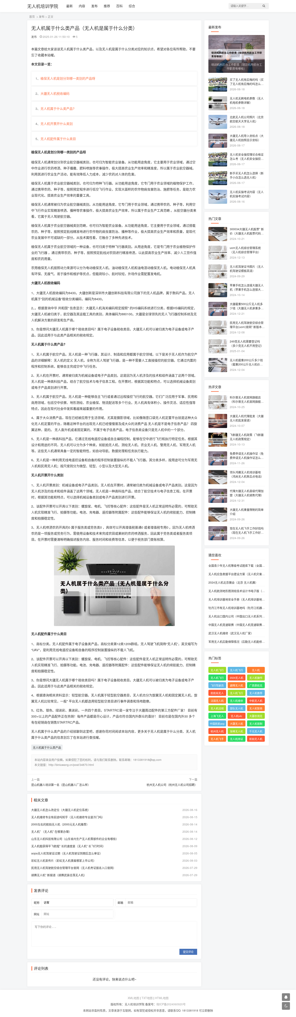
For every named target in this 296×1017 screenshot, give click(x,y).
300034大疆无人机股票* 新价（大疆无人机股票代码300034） (247, 233)
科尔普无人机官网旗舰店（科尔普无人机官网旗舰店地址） (247, 401)
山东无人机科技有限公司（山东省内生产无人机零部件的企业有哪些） (75, 839)
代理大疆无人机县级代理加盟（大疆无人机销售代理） (247, 493)
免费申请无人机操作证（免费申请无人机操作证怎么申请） (247, 457)
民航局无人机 (217, 693)
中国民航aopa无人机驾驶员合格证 (217, 724)
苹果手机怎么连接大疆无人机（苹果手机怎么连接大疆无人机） (247, 289)
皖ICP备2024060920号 (171, 1004)
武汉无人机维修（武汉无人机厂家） (231, 633)
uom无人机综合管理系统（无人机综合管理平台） (245, 250)
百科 (119, 6)
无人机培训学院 (42, 6)
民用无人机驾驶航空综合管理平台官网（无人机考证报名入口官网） (73, 868)
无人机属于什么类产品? (57, 108)
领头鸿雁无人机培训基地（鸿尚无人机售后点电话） (247, 474)
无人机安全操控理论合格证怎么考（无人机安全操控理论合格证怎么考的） (247, 158)
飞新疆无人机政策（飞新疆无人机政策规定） (247, 437)
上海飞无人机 (217, 716)
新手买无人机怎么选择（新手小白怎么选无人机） (247, 175)
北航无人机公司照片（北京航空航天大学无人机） (247, 119)
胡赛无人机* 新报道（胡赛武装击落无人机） (59, 875)
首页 (32, 16)
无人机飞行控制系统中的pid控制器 (236, 693)
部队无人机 (236, 708)
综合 (132, 6)
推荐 (107, 6)
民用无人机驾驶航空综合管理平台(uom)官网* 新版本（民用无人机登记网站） (247, 327)
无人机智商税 (255, 708)
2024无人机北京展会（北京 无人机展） (233, 582)
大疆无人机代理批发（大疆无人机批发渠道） (247, 418)
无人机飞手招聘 (217, 739)
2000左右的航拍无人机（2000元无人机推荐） (60, 824)
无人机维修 (236, 700)
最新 (69, 6)
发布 (94, 6)
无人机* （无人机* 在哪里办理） (51, 831)
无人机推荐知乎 (255, 693)
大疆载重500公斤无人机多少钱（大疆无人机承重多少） (246, 308)
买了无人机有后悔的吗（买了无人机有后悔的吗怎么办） (247, 83)
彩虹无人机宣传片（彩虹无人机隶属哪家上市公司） (63, 860)
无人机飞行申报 (217, 678)
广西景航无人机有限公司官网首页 (255, 685)
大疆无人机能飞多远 (236, 724)
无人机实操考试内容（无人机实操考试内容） (247, 194)
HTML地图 (162, 998)
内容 (82, 6)
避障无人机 (236, 685)
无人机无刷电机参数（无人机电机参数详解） (247, 100)
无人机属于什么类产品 (47, 747)
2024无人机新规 (236, 678)
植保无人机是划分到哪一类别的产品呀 (67, 78)
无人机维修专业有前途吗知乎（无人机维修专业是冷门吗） (68, 817)
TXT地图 (147, 998)
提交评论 (188, 951)
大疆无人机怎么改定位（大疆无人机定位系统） (60, 810)
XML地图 (133, 998)
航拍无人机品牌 (255, 739)
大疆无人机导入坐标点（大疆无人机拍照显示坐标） (247, 138)
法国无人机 (217, 700)
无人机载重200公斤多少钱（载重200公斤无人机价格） (248, 362)
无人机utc (236, 716)
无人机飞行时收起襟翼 (217, 670)
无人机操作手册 (255, 678)
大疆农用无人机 (255, 716)
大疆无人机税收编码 (54, 93)
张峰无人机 (236, 731)
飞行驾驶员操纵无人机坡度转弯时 (217, 685)
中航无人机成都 (255, 701)
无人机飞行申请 (236, 670)
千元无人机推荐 (255, 731)
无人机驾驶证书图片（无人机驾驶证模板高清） (247, 268)
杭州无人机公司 (217, 731)
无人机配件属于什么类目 (58, 138)
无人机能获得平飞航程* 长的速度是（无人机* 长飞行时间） (68, 846)
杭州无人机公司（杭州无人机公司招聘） (172, 785)
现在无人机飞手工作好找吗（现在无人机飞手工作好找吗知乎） (247, 532)
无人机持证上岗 (236, 739)
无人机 (256, 670)
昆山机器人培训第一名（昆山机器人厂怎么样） (60, 785)
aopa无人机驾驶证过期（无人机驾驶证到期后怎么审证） (66, 853)
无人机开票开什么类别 (56, 123)
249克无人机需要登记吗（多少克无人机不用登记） (247, 343)
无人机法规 (217, 708)
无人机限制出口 (255, 724)
